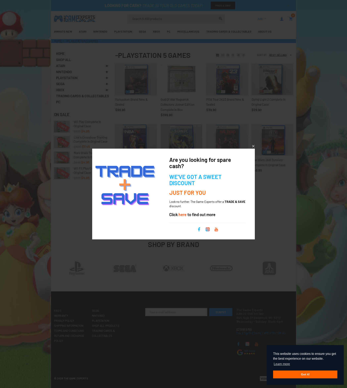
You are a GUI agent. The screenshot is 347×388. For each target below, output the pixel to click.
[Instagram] (208, 229)
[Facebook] (199, 229)
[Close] (253, 146)
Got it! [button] (305, 374)
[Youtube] (216, 229)
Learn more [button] (282, 364)
